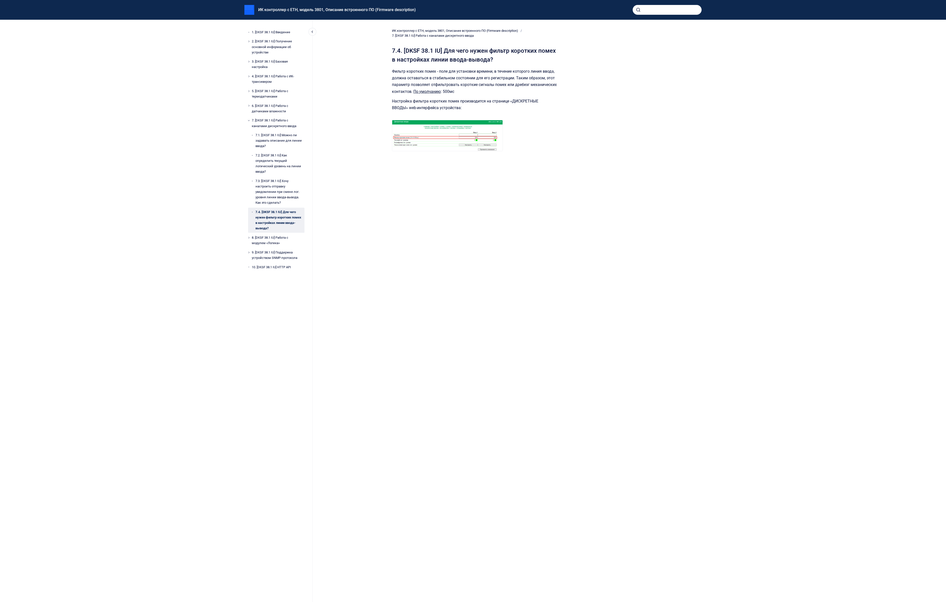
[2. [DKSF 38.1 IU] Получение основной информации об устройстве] (249, 41)
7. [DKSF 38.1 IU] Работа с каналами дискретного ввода (274, 123)
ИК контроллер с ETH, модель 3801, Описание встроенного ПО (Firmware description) (337, 9)
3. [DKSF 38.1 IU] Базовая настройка (270, 64)
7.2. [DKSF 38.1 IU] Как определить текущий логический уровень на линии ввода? (278, 163)
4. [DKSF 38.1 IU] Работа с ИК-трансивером (273, 79)
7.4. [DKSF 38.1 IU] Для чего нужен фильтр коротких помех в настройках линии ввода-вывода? (278, 220)
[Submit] (638, 10)
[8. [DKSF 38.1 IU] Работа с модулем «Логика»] (249, 238)
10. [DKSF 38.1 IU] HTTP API (271, 267)
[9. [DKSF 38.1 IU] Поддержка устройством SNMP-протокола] (249, 252)
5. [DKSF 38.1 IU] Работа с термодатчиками (270, 93)
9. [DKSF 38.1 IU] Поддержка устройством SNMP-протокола (274, 255)
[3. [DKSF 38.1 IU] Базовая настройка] (249, 62)
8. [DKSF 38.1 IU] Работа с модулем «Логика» (270, 240)
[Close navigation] (312, 32)
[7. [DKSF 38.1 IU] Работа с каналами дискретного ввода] (249, 120)
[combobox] (667, 10)
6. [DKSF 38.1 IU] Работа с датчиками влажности (270, 108)
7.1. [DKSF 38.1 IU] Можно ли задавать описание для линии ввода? (278, 140)
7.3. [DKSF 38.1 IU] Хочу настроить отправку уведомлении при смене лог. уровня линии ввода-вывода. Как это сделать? (277, 191)
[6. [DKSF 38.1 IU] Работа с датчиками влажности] (249, 106)
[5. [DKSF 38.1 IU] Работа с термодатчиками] (249, 91)
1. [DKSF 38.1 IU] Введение (271, 32)
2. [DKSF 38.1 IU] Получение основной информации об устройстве (272, 46)
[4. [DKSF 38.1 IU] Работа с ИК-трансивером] (249, 76)
